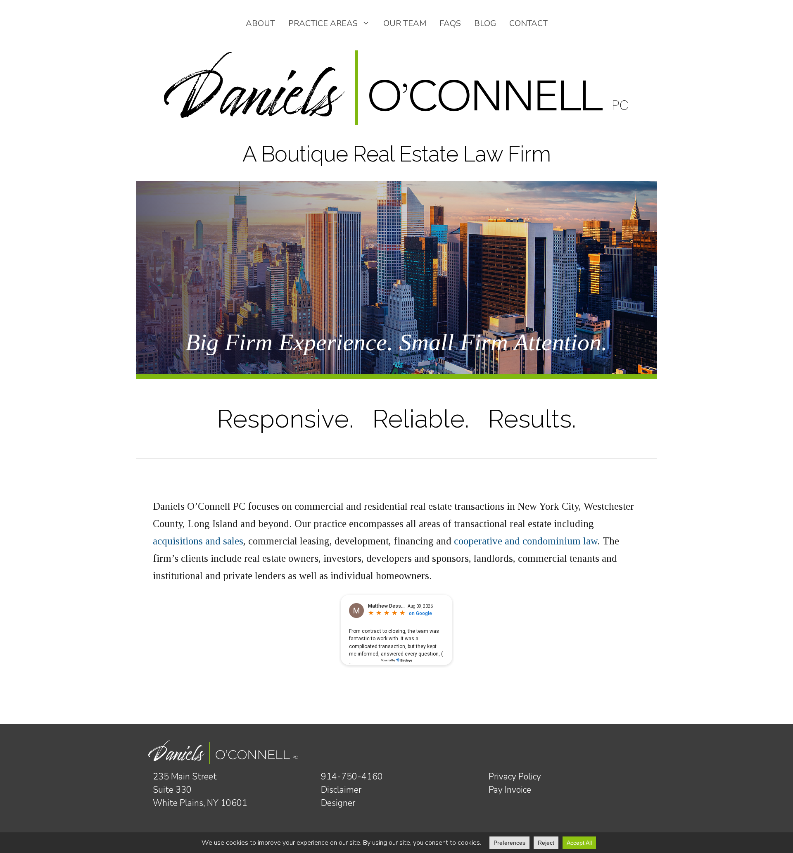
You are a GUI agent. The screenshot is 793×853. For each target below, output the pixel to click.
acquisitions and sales (198, 540)
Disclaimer (341, 790)
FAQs (450, 23)
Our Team (404, 23)
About (260, 23)
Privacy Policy (515, 776)
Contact (528, 23)
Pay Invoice (510, 790)
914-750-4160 (352, 776)
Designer (338, 803)
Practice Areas (323, 23)
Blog (485, 23)
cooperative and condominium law (525, 540)
